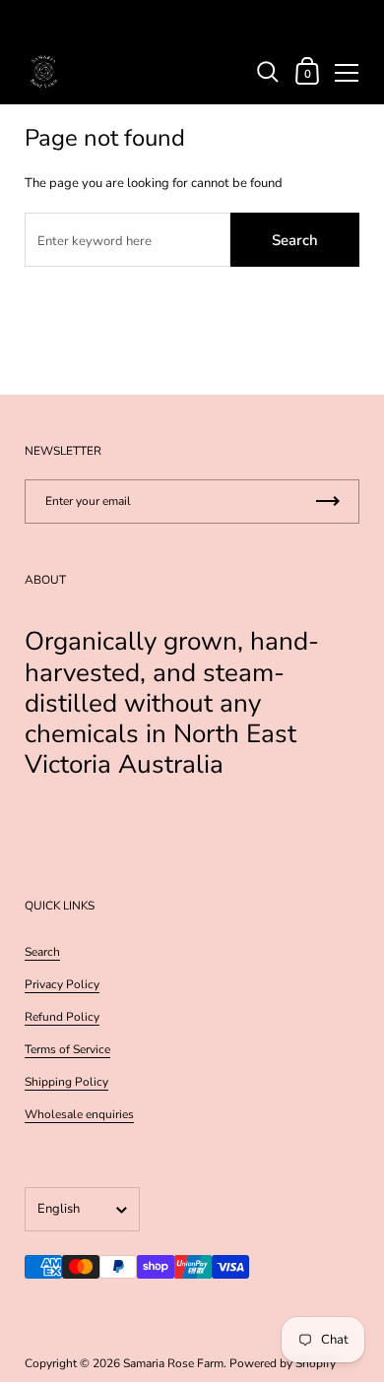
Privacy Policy (62, 984)
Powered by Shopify (282, 1363)
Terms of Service (67, 1049)
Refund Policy (62, 1017)
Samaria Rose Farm (173, 1363)
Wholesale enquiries (79, 1114)
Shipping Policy (66, 1082)
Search (295, 240)
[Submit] (328, 501)
